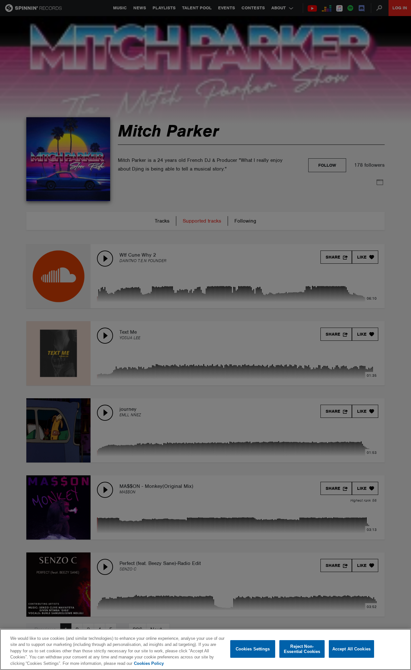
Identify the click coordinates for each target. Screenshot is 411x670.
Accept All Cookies (351, 649)
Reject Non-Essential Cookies (302, 649)
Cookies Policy (149, 663)
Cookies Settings (253, 649)
